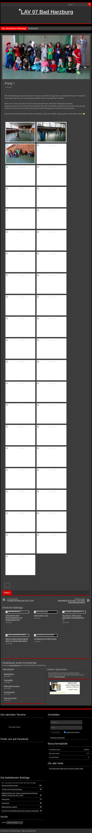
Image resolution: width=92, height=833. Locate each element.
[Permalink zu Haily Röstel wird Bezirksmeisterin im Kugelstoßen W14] (17, 612)
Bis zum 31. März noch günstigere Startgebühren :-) (73, 617)
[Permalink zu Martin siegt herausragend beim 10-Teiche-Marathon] (17, 635)
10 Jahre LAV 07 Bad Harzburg (12, 789)
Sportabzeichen (9, 692)
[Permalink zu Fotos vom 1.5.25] (45, 612)
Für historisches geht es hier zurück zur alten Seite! (66, 768)
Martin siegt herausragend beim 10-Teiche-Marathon (17, 640)
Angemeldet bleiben (72, 732)
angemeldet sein (14, 665)
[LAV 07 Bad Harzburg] (46, 12)
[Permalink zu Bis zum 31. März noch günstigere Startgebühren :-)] (74, 612)
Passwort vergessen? (57, 738)
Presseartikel (8, 680)
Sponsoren (5, 803)
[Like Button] (7, 585)
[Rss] (85, 830)
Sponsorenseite (59, 677)
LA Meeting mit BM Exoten (45, 639)
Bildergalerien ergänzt (11, 686)
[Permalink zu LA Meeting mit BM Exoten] (45, 635)
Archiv (4, 822)
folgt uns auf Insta (10, 698)
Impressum (6, 799)
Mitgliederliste (33, 28)
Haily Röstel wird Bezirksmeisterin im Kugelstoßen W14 (14, 617)
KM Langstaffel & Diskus (10, 785)
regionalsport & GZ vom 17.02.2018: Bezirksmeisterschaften (71, 600)
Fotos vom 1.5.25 (41, 615)
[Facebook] (88, 830)
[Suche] (90, 4)
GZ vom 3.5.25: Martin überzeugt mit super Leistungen (20, 811)
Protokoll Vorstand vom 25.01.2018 (20, 599)
